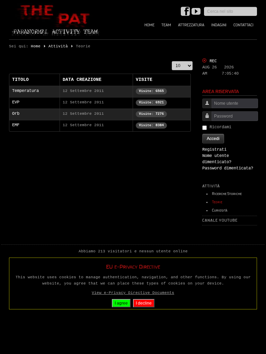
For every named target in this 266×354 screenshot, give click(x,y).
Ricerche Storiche (227, 194)
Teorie (217, 202)
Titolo (20, 79)
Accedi (213, 138)
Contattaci (243, 25)
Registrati (214, 149)
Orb (15, 113)
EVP (15, 102)
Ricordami (220, 127)
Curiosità (220, 210)
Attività (58, 46)
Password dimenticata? (227, 168)
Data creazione (82, 79)
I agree (121, 303)
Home (149, 25)
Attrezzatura (191, 25)
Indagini (219, 25)
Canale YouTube (220, 220)
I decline (144, 303)
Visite (144, 79)
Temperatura (25, 90)
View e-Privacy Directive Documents (133, 293)
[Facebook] (185, 12)
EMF (15, 125)
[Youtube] (196, 12)
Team (166, 25)
